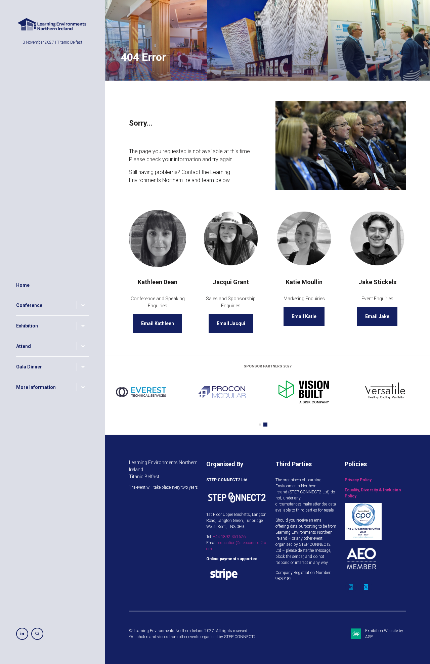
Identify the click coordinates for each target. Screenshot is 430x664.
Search (37, 634)
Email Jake (377, 316)
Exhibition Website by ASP (384, 633)
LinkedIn (22, 634)
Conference (29, 305)
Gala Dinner (29, 366)
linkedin (351, 587)
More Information (36, 387)
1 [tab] (261, 425)
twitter (366, 587)
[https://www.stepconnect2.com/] (236, 504)
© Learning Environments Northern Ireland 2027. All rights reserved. (188, 630)
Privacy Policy (358, 480)
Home (23, 285)
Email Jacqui (231, 323)
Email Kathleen (157, 323)
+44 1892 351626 (229, 536)
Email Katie (304, 316)
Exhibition (27, 325)
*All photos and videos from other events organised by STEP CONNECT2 (192, 636)
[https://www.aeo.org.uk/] (361, 574)
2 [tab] (266, 425)
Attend (23, 346)
